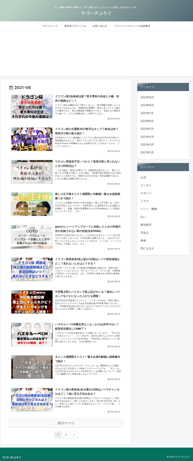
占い (143, 216)
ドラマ (145, 201)
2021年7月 (147, 113)
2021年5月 (147, 128)
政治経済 (146, 224)
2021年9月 (147, 97)
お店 (143, 177)
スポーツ (146, 193)
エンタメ (146, 185)
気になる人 (147, 248)
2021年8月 (147, 105)
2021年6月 (147, 120)
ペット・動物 (149, 208)
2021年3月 (147, 144)
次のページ (65, 423)
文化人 (145, 232)
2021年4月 (147, 136)
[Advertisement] (96, 55)
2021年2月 (147, 152)
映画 (143, 240)
